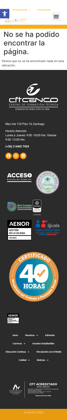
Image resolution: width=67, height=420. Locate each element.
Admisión (50, 335)
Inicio (15, 335)
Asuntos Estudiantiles (43, 343)
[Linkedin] (23, 156)
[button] (4, 13)
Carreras (17, 343)
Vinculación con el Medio (48, 351)
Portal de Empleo (44, 10)
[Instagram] (16, 156)
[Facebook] (8, 156)
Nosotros (30, 335)
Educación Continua (16, 351)
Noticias (41, 360)
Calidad (22, 360)
